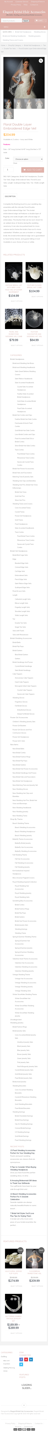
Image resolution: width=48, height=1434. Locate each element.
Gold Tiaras (19, 520)
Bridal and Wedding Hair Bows (23, 363)
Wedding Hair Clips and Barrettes (24, 481)
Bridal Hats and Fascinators (22, 473)
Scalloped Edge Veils (22, 183)
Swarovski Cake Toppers (25, 694)
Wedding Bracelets (19, 1086)
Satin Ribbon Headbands (23, 379)
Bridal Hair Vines (20, 492)
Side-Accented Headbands (24, 383)
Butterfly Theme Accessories (23, 839)
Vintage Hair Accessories (24, 978)
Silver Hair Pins (20, 500)
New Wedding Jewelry (20, 811)
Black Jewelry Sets (23, 1046)
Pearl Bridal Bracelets (22, 1108)
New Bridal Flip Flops (20, 761)
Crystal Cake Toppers (24, 690)
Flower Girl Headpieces (23, 516)
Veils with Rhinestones (20, 635)
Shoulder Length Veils (22, 611)
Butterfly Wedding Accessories (26, 851)
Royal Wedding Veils (22, 897)
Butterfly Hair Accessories (24, 847)
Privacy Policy (16, 5)
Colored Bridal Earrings (23, 1128)
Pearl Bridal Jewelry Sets (23, 1078)
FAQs (25, 5)
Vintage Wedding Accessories (25, 983)
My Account (8, 1)
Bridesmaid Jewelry (19, 1082)
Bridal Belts (17, 642)
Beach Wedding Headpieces (25, 831)
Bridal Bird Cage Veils (20, 555)
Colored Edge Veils (21, 567)
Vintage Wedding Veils (23, 991)
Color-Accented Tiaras (23, 508)
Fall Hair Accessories (22, 859)
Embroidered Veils (23, 180)
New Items (14, 744)
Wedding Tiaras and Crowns (13, 40)
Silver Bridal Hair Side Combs (25, 446)
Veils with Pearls (18, 631)
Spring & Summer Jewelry (23, 948)
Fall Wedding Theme (20, 855)
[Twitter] (21, 1364)
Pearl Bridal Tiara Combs (26, 454)
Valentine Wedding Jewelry (24, 971)
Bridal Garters (17, 650)
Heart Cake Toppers (22, 682)
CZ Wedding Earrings (22, 1132)
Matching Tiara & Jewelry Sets (23, 477)
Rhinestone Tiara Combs (25, 458)
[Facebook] (21, 1359)
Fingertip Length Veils (22, 607)
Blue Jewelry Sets (23, 1050)
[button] (41, 61)
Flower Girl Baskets (19, 725)
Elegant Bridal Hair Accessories (21, 1411)
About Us (18, 1426)
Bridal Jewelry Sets (21, 925)
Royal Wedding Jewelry (23, 893)
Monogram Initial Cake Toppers (25, 686)
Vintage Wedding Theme (21, 974)
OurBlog (4, 1356)
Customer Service (21, 1)
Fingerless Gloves (21, 702)
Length (10, 183)
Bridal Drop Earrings (22, 1120)
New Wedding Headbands (22, 808)
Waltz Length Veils (21, 615)
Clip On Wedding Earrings (24, 1124)
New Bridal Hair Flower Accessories (25, 769)
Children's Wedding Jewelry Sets (24, 722)
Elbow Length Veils (21, 603)
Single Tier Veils (20, 627)
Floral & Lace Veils (19, 591)
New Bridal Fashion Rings (21, 757)
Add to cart (34, 169)
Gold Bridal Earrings (22, 1136)
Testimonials (28, 1426)
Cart (41, 20)
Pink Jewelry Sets (23, 1062)
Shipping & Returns (38, 1)
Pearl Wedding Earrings (23, 1140)
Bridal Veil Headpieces (23, 32)
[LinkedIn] (31, 1359)
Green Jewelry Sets (24, 1058)
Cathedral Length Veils (23, 599)
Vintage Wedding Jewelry (24, 987)
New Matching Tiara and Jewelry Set (25, 785)
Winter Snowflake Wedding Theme (25, 994)
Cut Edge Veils (20, 571)
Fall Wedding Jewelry (22, 867)
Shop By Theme (16, 819)
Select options (16, 301)
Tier (32, 183)
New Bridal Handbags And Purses (24, 773)
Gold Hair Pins (20, 496)
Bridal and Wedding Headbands (14, 36)
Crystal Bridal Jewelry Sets (24, 1070)
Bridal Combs (19, 905)
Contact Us (34, 5)
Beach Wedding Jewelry (23, 835)
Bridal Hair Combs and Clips (22, 415)
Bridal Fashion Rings (22, 909)
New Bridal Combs (19, 753)
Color (7, 158)
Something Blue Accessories (23, 901)
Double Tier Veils (21, 623)
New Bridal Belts (18, 749)
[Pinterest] (26, 1359)
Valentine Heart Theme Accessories (25, 959)
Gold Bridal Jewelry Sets (23, 1074)
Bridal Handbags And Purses (23, 662)
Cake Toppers (17, 674)
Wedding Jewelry (34, 36)
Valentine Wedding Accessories (26, 967)
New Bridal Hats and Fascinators (24, 777)
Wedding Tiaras (20, 933)
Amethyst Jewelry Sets (25, 1042)
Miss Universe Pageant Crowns (23, 878)
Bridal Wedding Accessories (21, 638)
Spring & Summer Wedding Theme (24, 937)
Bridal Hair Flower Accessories (23, 469)
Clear (15, 163)
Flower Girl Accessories (19, 717)
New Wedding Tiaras (20, 816)
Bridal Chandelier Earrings (24, 1116)
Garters (17, 658)
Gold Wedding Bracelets (23, 1104)
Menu (6, 27)
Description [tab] (10, 196)
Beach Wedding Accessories (25, 827)
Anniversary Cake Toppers (24, 678)
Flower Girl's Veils (19, 741)
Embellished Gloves (24, 710)
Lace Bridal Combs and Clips (25, 434)
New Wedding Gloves (20, 789)
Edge (13, 180)
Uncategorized (15, 1019)
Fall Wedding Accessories (24, 863)
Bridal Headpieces (17, 359)
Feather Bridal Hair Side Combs (26, 419)
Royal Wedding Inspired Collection (25, 882)
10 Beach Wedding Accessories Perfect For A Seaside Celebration (23, 1196)
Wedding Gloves (40, 32)
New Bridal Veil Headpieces (22, 781)
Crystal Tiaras (19, 512)
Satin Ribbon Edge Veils (23, 583)
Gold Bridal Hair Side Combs (25, 430)
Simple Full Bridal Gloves (25, 714)
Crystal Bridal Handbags (23, 666)
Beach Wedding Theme (21, 823)
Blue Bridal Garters (21, 654)
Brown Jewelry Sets (24, 1054)
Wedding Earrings (21, 929)
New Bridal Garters (19, 765)
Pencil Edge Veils (21, 579)
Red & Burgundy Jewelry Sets (27, 1066)
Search (25, 21)
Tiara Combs (19, 450)
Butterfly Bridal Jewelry (23, 843)
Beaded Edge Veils (21, 563)
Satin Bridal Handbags (23, 670)
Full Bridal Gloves (21, 706)
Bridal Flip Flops (18, 646)
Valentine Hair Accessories (24, 963)
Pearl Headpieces (21, 524)
